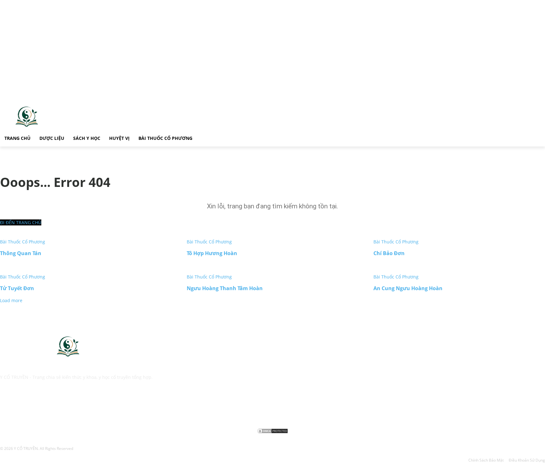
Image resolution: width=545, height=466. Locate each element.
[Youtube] (53, 405)
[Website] (37, 405)
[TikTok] (21, 405)
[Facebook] (6, 405)
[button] (204, 137)
